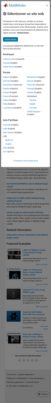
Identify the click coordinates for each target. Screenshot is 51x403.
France (6, 96)
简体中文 (9, 140)
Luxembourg (8, 108)
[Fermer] (47, 5)
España (6, 88)
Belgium (6, 77)
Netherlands (32, 77)
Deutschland (8, 85)
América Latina (9, 59)
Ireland (6, 100)
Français (33, 108)
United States (8, 67)
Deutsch (32, 100)
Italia (5, 104)
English (32, 104)
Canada (6, 63)
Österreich (31, 85)
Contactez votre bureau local (25, 161)
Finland (6, 92)
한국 (5, 152)
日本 (5, 148)
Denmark (7, 81)
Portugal (30, 88)
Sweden (30, 92)
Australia (7, 125)
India (5, 129)
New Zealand (8, 132)
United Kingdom (33, 111)
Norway (30, 81)
